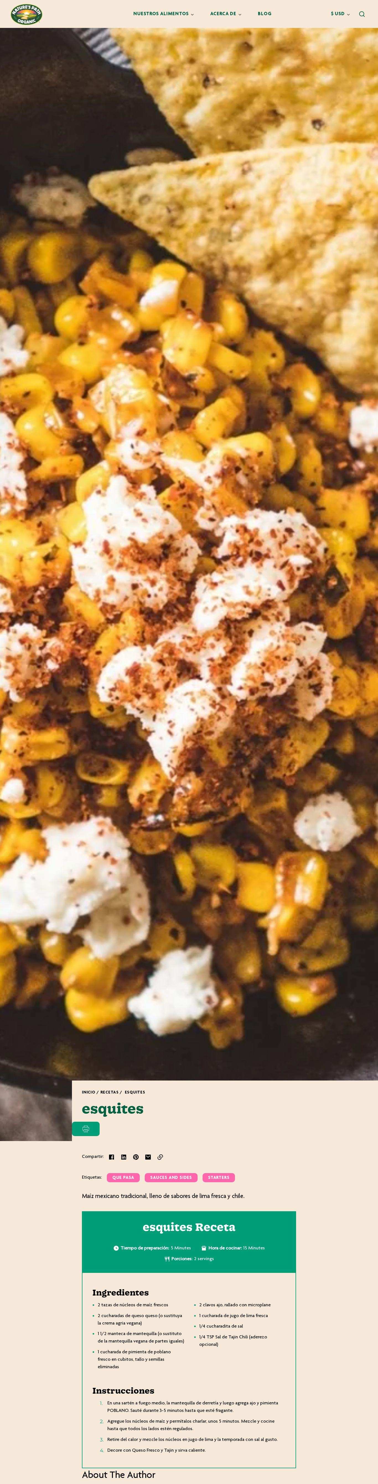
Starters (218, 1178)
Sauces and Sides (171, 1178)
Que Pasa (123, 1178)
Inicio (88, 1092)
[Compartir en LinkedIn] (124, 1157)
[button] (362, 14)
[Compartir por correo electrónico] (148, 1157)
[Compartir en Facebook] (111, 1157)
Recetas (109, 1092)
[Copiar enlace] (160, 1157)
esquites (135, 1092)
